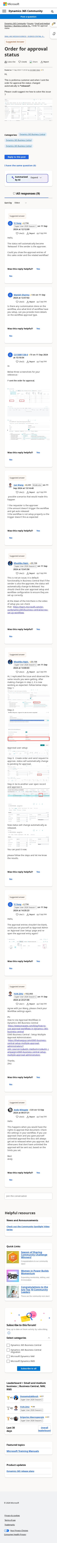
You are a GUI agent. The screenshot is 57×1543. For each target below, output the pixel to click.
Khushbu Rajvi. (21, 563)
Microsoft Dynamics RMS (23, 1361)
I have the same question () (20, 165)
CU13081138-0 (35, 70)
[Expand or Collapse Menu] (4, 11)
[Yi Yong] (10, 223)
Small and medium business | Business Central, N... (27, 24)
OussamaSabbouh (29, 1396)
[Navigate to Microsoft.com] (11, 4)
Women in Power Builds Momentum (35, 1272)
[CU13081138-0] (10, 355)
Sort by (8, 202)
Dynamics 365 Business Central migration (26, 1351)
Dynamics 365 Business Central (32, 134)
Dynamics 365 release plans (20, 1471)
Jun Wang (19, 485)
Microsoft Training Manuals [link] (23, 1451)
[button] (52, 11)
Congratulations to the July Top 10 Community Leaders (34, 1290)
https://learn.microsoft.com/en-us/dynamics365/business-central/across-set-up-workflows (27, 609)
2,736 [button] (26, 223)
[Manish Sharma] (10, 295)
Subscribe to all (28, 1368)
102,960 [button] (29, 993)
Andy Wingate (21, 1109)
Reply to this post (17, 157)
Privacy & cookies (12, 1515)
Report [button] (46, 62)
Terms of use (10, 1520)
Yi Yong (17, 223)
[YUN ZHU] (10, 994)
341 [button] (48, 1417)
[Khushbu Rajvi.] (10, 563)
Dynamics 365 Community (26, 11)
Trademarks (10, 1524)
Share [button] (35, 62)
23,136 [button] (34, 563)
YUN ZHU (18, 993)
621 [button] (42, 1396)
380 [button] (33, 1407)
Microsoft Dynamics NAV (22, 1356)
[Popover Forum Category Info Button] (9, 1333)
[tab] (26, 194)
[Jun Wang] (10, 485)
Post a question (28, 16)
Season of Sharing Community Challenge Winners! (34, 1255)
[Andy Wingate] (10, 1110)
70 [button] (43, 70)
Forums (30, 23)
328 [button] (32, 1109)
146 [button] (33, 294)
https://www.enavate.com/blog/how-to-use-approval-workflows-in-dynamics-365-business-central (27, 1028)
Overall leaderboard (44, 1429)
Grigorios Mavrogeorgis (32, 1417)
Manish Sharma (21, 294)
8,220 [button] (28, 485)
